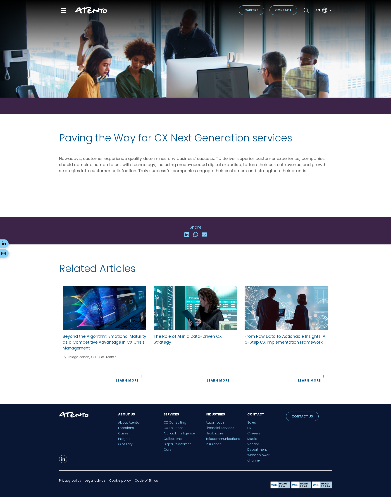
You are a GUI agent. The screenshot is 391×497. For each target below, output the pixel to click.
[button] (186, 234)
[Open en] (330, 10)
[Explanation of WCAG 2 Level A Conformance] (280, 487)
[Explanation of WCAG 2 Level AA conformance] (301, 487)
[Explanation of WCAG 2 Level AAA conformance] (322, 487)
